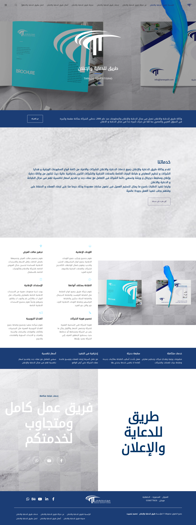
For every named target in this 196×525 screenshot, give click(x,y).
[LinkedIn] (47, 498)
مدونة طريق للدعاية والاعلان (74, 518)
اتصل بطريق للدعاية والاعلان (26, 518)
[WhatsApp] (37, 460)
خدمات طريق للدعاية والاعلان (27, 514)
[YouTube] (49, 460)
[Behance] (34, 498)
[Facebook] (61, 460)
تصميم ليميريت (132, 513)
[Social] (24, 5)
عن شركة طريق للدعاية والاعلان (52, 514)
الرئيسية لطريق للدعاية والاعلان (79, 514)
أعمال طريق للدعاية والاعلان (50, 518)
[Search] (17, 5)
